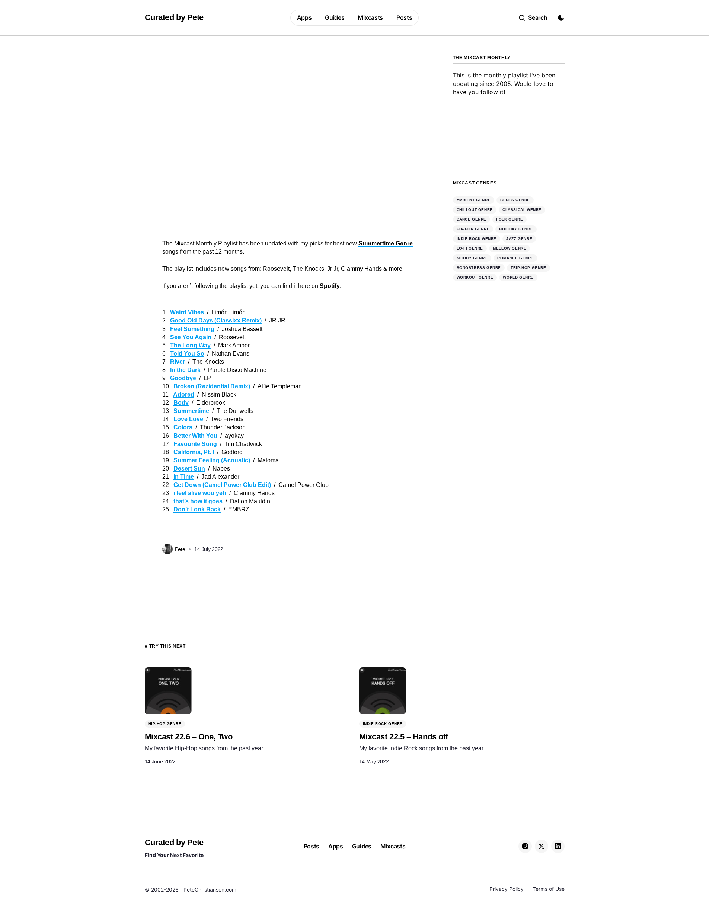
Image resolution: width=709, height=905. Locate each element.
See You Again (190, 337)
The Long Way (190, 345)
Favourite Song (195, 444)
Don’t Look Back (197, 509)
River (177, 362)
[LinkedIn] (558, 846)
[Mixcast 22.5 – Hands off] (382, 690)
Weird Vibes (187, 312)
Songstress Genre (479, 268)
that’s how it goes (198, 501)
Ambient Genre (474, 200)
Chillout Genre (475, 210)
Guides (361, 846)
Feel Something (192, 329)
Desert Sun (189, 468)
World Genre (518, 278)
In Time (183, 477)
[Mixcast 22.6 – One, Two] (168, 690)
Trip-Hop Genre (528, 268)
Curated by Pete (174, 17)
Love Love (188, 419)
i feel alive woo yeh (199, 493)
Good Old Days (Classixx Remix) (216, 320)
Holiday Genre (516, 229)
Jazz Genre (519, 239)
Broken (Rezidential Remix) (211, 386)
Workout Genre (475, 278)
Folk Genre (509, 220)
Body (181, 402)
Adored (183, 394)
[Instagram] (525, 846)
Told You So (187, 353)
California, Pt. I (193, 452)
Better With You (195, 436)
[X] (541, 846)
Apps (335, 846)
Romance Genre (515, 258)
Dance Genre (472, 220)
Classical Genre (522, 210)
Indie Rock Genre (477, 239)
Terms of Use (549, 889)
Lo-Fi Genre (470, 249)
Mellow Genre (509, 249)
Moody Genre (472, 258)
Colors (182, 427)
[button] (533, 18)
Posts (311, 846)
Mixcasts (392, 846)
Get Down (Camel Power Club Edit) (222, 485)
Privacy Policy (506, 889)
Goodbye (183, 378)
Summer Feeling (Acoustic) (211, 460)
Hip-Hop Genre (473, 229)
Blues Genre (515, 200)
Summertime (191, 411)
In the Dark (185, 370)
